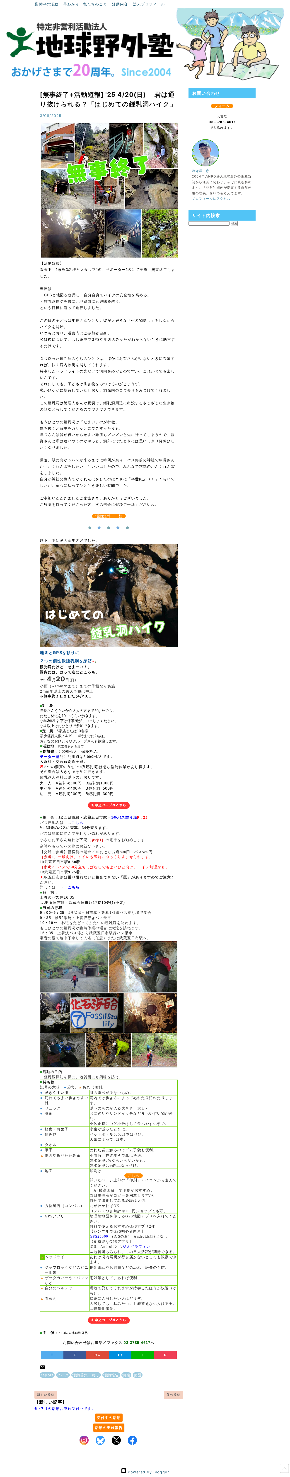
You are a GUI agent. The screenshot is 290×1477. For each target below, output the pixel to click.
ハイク (63, 1375)
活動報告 (111, 1375)
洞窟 (126, 1375)
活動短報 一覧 (108, 516)
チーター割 (50, 757)
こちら (78, 823)
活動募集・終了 (86, 1375)
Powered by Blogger (147, 1472)
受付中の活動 (47, 4)
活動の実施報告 (109, 1427)
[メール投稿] (42, 1368)
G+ (97, 1355)
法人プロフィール (149, 4)
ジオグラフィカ (136, 1246)
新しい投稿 (46, 1395)
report (47, 1375)
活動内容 (121, 4)
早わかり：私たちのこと (86, 4)
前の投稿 (174, 1395)
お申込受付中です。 (64, 1408)
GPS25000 (99, 1236)
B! (120, 1355)
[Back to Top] (284, 1469)
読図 (138, 1375)
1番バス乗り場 (124, 817)
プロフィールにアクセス (211, 198)
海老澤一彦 (201, 171)
